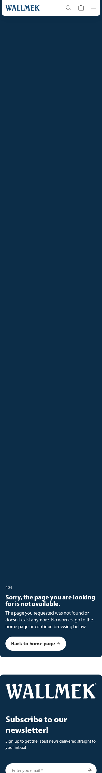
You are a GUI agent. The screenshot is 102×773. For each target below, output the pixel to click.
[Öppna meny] (92, 8)
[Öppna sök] (68, 8)
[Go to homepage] (28, 8)
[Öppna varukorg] (81, 8)
